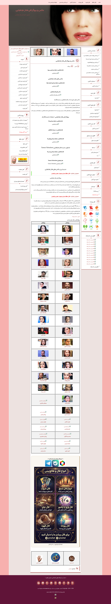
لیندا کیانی (43, 289)
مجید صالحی (67, 422)
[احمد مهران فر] (72, 52)
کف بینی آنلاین (95, 128)
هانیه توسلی (67, 358)
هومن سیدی (43, 422)
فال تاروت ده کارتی (23, 94)
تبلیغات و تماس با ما (53, 2)
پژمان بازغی (43, 414)
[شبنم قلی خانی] (39, 52)
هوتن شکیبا (43, 443)
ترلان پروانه (67, 380)
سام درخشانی (67, 312)
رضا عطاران (67, 301)
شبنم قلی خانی (67, 267)
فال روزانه (80, 2)
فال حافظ (94, 2)
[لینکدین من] (38, 583)
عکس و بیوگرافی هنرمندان (21, 189)
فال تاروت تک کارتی (22, 74)
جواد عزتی (43, 278)
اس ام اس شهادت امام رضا (92, 66)
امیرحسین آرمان (67, 324)
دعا (97, 155)
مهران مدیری (67, 414)
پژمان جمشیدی (43, 436)
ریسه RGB (96, 191)
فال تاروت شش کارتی (22, 88)
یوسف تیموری (43, 301)
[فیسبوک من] (64, 583)
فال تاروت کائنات (23, 71)
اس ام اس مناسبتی (63, 2)
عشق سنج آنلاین (94, 179)
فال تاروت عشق (23, 98)
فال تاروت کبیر (23, 67)
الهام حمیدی (67, 443)
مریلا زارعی (43, 369)
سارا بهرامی (43, 451)
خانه (100, 2)
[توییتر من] (51, 583)
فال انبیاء (96, 98)
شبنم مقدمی (67, 429)
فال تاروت (87, 2)
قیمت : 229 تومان (20, 52)
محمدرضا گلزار (67, 436)
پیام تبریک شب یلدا (23, 154)
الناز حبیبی (43, 324)
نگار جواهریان (43, 267)
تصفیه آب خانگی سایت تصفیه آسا (19, 120)
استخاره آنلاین (73, 2)
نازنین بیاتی (67, 403)
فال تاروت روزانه (23, 64)
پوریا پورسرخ (43, 312)
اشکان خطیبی (67, 289)
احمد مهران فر (43, 358)
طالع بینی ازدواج (94, 140)
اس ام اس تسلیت (94, 69)
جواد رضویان (67, 392)
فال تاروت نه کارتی (23, 91)
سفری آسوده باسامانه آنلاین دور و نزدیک (20, 128)
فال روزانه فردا (23, 186)
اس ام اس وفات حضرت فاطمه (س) (90, 55)
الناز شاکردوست (67, 335)
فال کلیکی (96, 167)
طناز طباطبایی (43, 233)
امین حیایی (67, 451)
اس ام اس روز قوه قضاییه (93, 62)
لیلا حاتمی (43, 335)
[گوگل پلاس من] (47, 583)
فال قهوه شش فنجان (93, 116)
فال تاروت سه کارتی (22, 78)
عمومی (70, 568)
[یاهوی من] (72, 583)
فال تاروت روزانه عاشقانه (21, 101)
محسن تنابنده (67, 244)
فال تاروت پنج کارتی (22, 84)
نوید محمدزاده (43, 380)
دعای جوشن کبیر (94, 152)
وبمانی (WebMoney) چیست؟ (21, 123)
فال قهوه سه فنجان (94, 113)
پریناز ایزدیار (43, 429)
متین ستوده (67, 255)
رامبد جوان (43, 244)
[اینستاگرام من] (59, 583)
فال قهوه (96, 110)
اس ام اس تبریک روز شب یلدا (92, 59)
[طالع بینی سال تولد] (91, 252)
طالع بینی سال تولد (94, 266)
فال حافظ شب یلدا (23, 150)
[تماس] (55, 583)
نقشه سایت (49, 592)
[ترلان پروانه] (55, 52)
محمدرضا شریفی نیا (43, 255)
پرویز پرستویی (67, 346)
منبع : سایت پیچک (76, 216)
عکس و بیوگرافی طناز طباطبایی (30, 10)
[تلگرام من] (68, 583)
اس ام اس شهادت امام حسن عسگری (93, 73)
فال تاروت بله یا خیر (22, 105)
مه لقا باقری (67, 233)
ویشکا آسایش (67, 369)
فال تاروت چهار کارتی (22, 81)
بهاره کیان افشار (43, 346)
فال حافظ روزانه (23, 147)
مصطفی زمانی (67, 278)
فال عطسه (25, 174)
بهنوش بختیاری (43, 403)
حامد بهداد (43, 392)
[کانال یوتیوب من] (42, 583)
